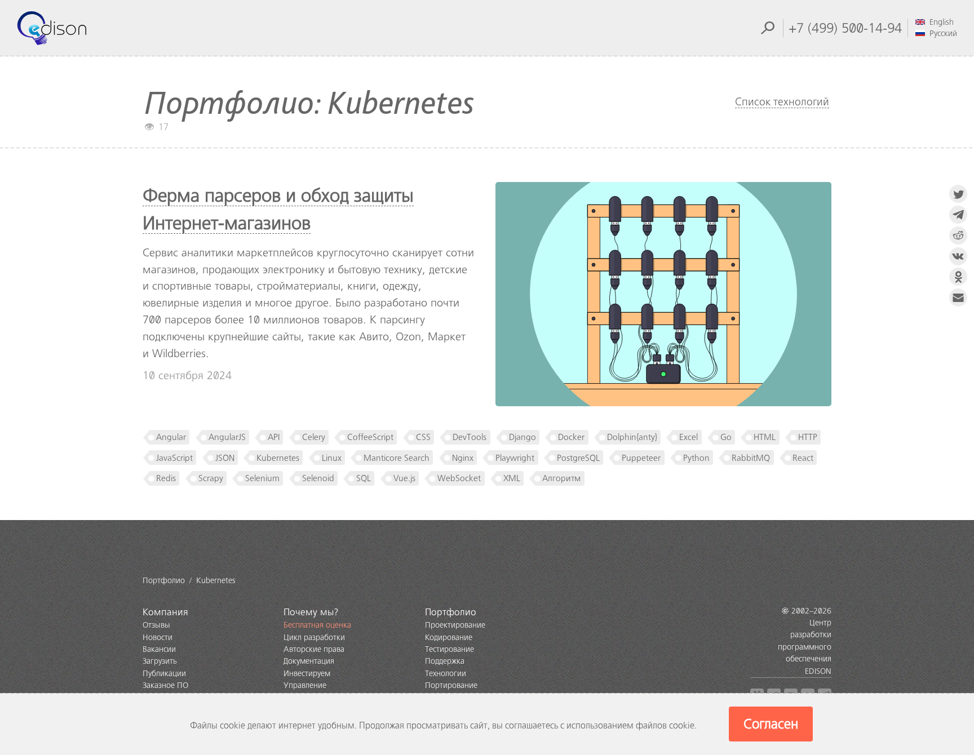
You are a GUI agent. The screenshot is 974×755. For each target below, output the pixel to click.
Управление (305, 685)
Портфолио (450, 612)
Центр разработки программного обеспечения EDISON (804, 647)
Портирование (451, 685)
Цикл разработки (314, 637)
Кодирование (448, 637)
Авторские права (314, 649)
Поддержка (444, 661)
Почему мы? (311, 612)
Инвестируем (307, 673)
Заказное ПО (165, 685)
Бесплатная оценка (317, 625)
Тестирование (449, 649)
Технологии (445, 673)
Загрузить (160, 661)
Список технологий (782, 102)
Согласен (770, 724)
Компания (165, 612)
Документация (309, 661)
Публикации (164, 673)
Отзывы (156, 625)
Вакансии (159, 649)
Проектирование (455, 625)
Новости (157, 637)
